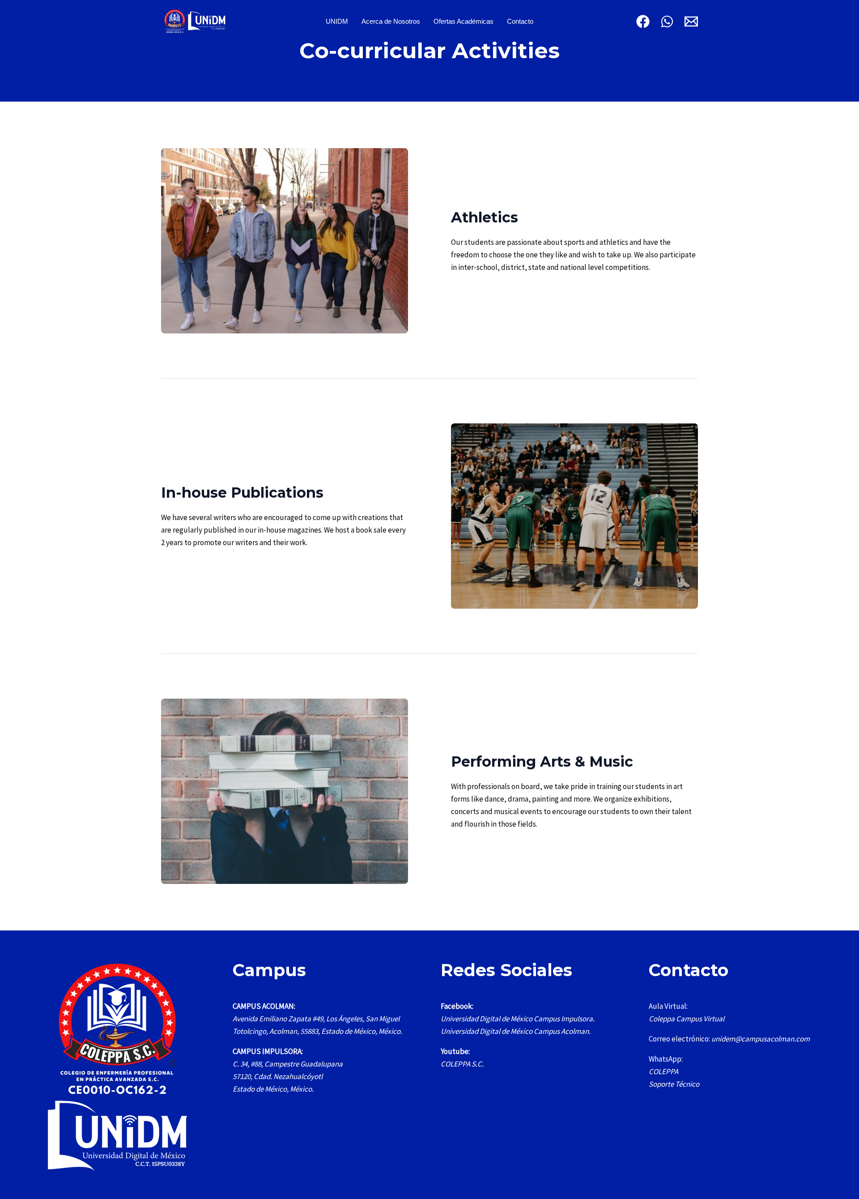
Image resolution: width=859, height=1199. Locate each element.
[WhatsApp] (667, 21)
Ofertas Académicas (463, 21)
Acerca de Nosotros (390, 21)
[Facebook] (643, 21)
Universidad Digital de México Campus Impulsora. (518, 1019)
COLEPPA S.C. (462, 1064)
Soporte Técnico (674, 1084)
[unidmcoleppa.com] (194, 21)
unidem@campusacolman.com (760, 1039)
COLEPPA (663, 1071)
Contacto (520, 21)
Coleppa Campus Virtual (686, 1019)
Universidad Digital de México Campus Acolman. (516, 1031)
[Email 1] (691, 21)
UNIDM (337, 21)
